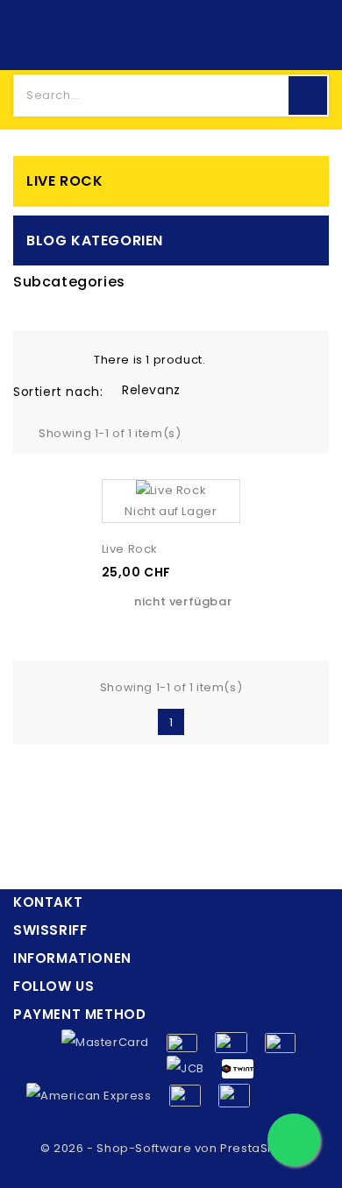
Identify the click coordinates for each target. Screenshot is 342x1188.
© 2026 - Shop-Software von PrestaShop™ (171, 1148)
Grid (37, 358)
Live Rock (64, 181)
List (65, 358)
